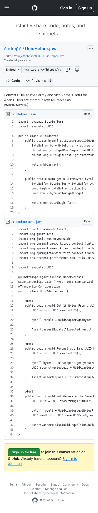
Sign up (85, 7)
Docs (85, 484)
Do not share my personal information (49, 493)
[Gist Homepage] (35, 8)
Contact (36, 489)
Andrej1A (13, 48)
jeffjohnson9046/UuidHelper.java (42, 56)
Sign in (66, 7)
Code (15, 81)
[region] (49, 167)
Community (70, 484)
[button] (68, 69)
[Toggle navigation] (7, 8)
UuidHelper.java (41, 48)
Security (41, 484)
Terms (14, 484)
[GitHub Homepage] (35, 500)
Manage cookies (56, 489)
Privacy (26, 484)
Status (54, 484)
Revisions (41, 81)
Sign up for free (24, 452)
